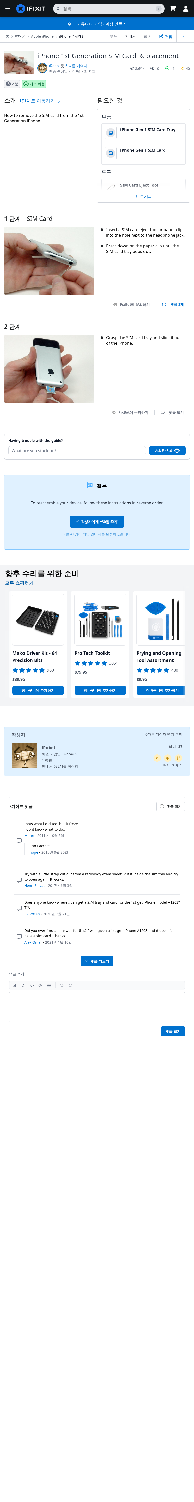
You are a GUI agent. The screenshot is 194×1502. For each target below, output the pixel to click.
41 (173, 68)
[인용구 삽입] (49, 985)
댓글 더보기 (99, 961)
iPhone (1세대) (71, 36)
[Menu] (7, 8)
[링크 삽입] (40, 985)
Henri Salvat (34, 885)
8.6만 (139, 68)
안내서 (130, 36)
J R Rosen (32, 913)
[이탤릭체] (23, 985)
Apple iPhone (42, 36)
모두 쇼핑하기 (19, 583)
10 (157, 68)
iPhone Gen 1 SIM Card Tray (147, 130)
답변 (147, 36)
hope (34, 852)
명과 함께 (174, 734)
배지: (175, 746)
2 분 (15, 83)
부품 (113, 36)
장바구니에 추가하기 (38, 690)
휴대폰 (20, 36)
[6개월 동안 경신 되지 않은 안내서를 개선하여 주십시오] (178, 758)
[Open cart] (173, 9)
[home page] (31, 8)
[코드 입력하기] (32, 985)
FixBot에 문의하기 (135, 304)
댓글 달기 (171, 434)
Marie (29, 835)
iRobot (54, 65)
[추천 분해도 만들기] (168, 758)
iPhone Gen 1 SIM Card (143, 150)
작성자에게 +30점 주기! (99, 521)
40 (188, 68)
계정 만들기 (116, 24)
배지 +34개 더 (172, 765)
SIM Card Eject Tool (139, 185)
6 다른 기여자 (76, 65)
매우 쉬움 (37, 83)
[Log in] (186, 9)
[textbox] (97, 1007)
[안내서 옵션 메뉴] (182, 36)
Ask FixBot (163, 450)
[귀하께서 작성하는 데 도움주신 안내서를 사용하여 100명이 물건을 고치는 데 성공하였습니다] (157, 758)
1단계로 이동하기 (37, 101)
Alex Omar (33, 942)
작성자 (18, 735)
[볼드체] (15, 985)
